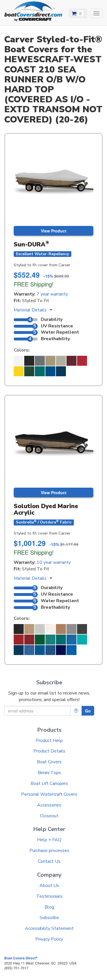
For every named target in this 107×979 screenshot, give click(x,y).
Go (88, 711)
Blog (49, 907)
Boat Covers (49, 762)
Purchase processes (49, 850)
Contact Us (49, 861)
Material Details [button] (31, 310)
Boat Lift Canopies (49, 783)
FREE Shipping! (34, 284)
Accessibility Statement (49, 928)
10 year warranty (54, 562)
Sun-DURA (31, 244)
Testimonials (49, 896)
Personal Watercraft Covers (49, 794)
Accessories (49, 805)
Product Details (49, 751)
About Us (49, 885)
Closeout (49, 816)
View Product (53, 231)
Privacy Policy (49, 939)
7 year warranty (52, 294)
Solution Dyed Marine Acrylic (46, 509)
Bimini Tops (49, 773)
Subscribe (49, 917)
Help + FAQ (49, 840)
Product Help (49, 740)
